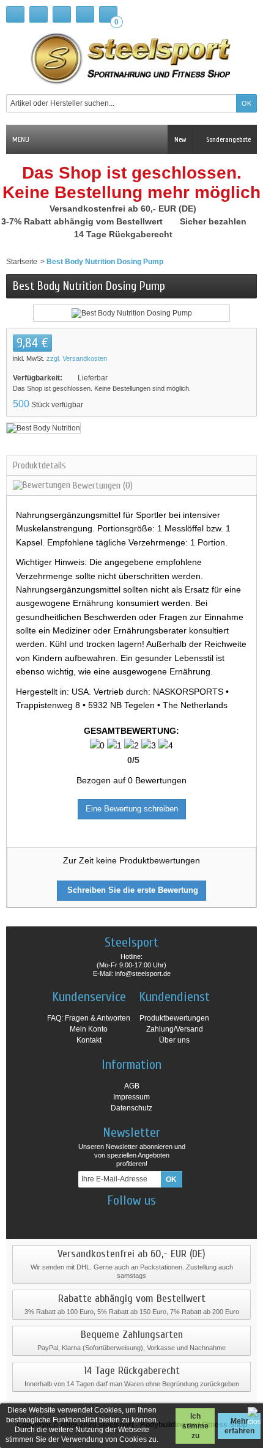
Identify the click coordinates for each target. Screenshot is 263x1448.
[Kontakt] (38, 14)
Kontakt (89, 1040)
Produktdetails (39, 465)
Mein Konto (89, 1029)
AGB (131, 1086)
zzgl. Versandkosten (76, 358)
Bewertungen (101, 485)
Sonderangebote (227, 139)
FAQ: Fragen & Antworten (88, 1018)
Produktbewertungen (174, 1018)
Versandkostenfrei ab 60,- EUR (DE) (124, 208)
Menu (20, 139)
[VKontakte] (163, 1218)
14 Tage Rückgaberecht (124, 234)
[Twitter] (142, 1218)
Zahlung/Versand (174, 1029)
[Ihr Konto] (85, 14)
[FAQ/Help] (61, 14)
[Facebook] (99, 1218)
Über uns (174, 1040)
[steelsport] (131, 58)
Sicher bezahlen (214, 221)
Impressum (131, 1097)
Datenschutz (131, 1108)
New (180, 139)
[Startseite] (15, 14)
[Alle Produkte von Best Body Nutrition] (43, 427)
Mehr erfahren (239, 1426)
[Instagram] (121, 1218)
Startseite (21, 261)
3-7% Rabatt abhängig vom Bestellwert (83, 221)
